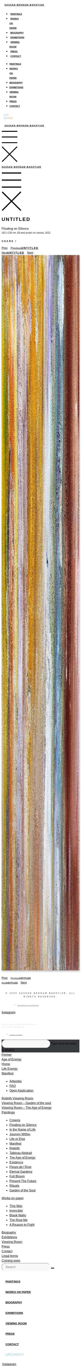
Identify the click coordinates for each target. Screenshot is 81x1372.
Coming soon (11, 1260)
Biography (17, 33)
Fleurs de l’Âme (20, 1167)
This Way (15, 1206)
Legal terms (10, 1256)
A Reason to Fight (21, 1224)
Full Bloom (17, 1176)
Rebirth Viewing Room (17, 1098)
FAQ (12, 1086)
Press (13, 51)
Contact (15, 56)
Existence (16, 1162)
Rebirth (14, 1148)
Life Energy (9, 1068)
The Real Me (18, 1220)
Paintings (16, 14)
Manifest (7, 1073)
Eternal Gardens (20, 1171)
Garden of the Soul (22, 1190)
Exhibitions (17, 37)
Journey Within (19, 1134)
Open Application (21, 1090)
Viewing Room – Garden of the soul (26, 1103)
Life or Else (17, 1139)
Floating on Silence (23, 1125)
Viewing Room (12, 1242)
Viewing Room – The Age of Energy (27, 1107)
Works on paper (13, 1198)
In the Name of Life (22, 1129)
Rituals (14, 1185)
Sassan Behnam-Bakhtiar (24, 5)
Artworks (15, 1081)
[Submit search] (52, 1268)
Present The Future (22, 1181)
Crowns (14, 1120)
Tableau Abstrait (20, 1153)
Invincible (16, 1210)
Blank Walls (17, 1215)
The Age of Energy (22, 1157)
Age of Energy (11, 1059)
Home (6, 1064)
